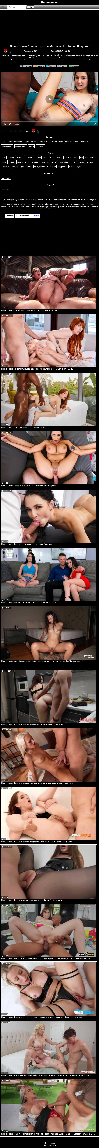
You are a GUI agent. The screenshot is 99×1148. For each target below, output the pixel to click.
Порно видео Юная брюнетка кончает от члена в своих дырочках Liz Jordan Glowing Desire (42, 661)
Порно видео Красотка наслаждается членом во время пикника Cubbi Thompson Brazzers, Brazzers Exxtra (48, 1134)
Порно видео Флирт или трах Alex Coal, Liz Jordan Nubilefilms (28, 603)
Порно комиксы (49, 1145)
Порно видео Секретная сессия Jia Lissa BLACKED (24, 427)
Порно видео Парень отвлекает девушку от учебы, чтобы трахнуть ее (32, 900)
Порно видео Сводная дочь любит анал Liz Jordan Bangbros (49, 46)
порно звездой (53, 208)
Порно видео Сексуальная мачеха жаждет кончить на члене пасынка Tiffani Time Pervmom (41, 1017)
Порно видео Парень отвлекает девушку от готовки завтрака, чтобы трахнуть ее (37, 783)
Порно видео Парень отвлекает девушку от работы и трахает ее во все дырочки (37, 842)
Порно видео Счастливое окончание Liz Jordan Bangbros (26, 544)
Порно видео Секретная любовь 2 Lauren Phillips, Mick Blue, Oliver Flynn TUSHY (37, 369)
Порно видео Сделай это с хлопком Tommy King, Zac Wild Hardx (29, 310)
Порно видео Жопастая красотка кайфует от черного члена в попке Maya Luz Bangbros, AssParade (45, 959)
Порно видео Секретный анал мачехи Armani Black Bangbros (28, 486)
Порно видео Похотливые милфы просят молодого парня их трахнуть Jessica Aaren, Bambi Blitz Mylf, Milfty (48, 1075)
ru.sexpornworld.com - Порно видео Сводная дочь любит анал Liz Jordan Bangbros (63, 200)
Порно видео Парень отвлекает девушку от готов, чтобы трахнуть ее (32, 724)
